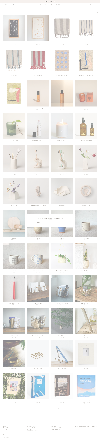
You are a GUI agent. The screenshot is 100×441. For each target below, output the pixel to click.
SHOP (54, 1)
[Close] (73, 216)
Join (61, 222)
